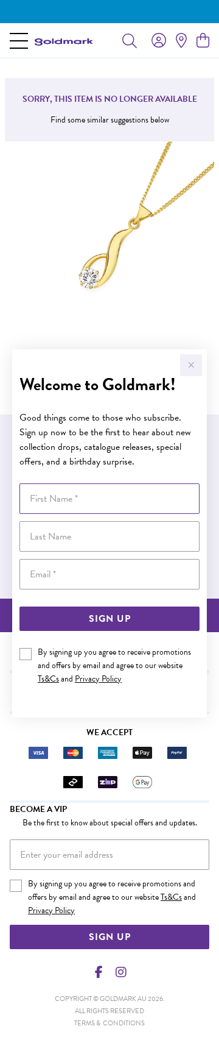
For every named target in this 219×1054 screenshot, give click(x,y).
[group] (109, 11)
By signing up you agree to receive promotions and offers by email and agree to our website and (114, 665)
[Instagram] (120, 972)
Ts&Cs (48, 678)
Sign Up (110, 618)
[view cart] (202, 41)
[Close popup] (191, 365)
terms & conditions (109, 1023)
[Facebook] (99, 972)
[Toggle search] (130, 40)
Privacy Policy (98, 678)
